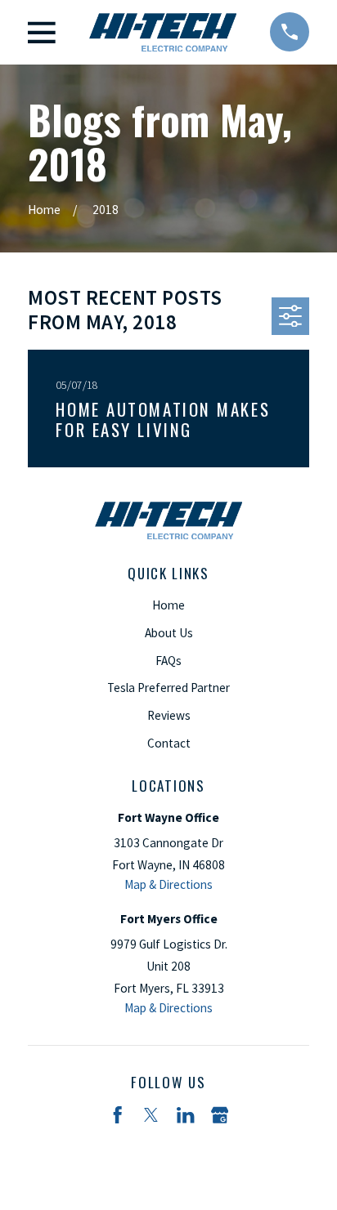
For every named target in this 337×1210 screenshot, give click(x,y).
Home (168, 605)
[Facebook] (117, 1114)
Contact (169, 743)
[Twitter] (151, 1114)
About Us (169, 633)
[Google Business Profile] (219, 1114)
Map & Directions (168, 884)
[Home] (162, 32)
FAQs (168, 660)
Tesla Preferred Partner (168, 687)
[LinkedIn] (185, 1114)
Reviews (169, 715)
